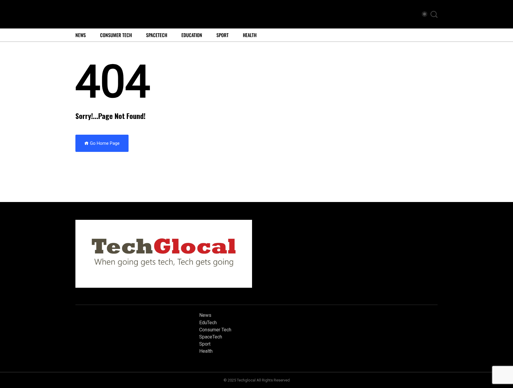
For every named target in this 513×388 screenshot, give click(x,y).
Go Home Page (104, 143)
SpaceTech (156, 35)
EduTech (208, 322)
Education (191, 35)
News (80, 35)
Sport (222, 35)
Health (249, 35)
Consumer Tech (116, 35)
